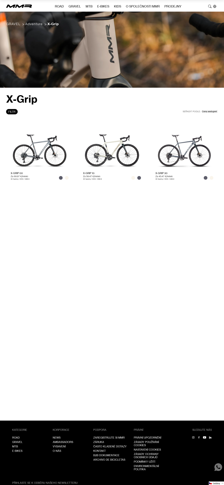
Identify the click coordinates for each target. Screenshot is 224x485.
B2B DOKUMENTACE (106, 455)
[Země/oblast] (214, 6)
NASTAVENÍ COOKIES (147, 449)
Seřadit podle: (191, 111)
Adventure (34, 24)
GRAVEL (75, 6)
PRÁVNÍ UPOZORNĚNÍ (147, 437)
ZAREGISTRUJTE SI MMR (109, 437)
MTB (89, 6)
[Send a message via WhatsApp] (218, 467)
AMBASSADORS (63, 442)
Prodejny (172, 6)
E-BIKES (103, 6)
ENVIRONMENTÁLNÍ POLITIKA (146, 467)
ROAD (59, 6)
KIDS (117, 6)
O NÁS (57, 450)
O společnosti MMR (143, 6)
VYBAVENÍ (59, 446)
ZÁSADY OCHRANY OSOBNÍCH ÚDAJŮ (146, 455)
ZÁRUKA (98, 442)
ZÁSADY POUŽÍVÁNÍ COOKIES (146, 443)
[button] (216, 483)
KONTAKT (99, 450)
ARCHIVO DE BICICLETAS (109, 459)
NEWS (56, 437)
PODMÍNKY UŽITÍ (144, 461)
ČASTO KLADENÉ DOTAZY (110, 446)
